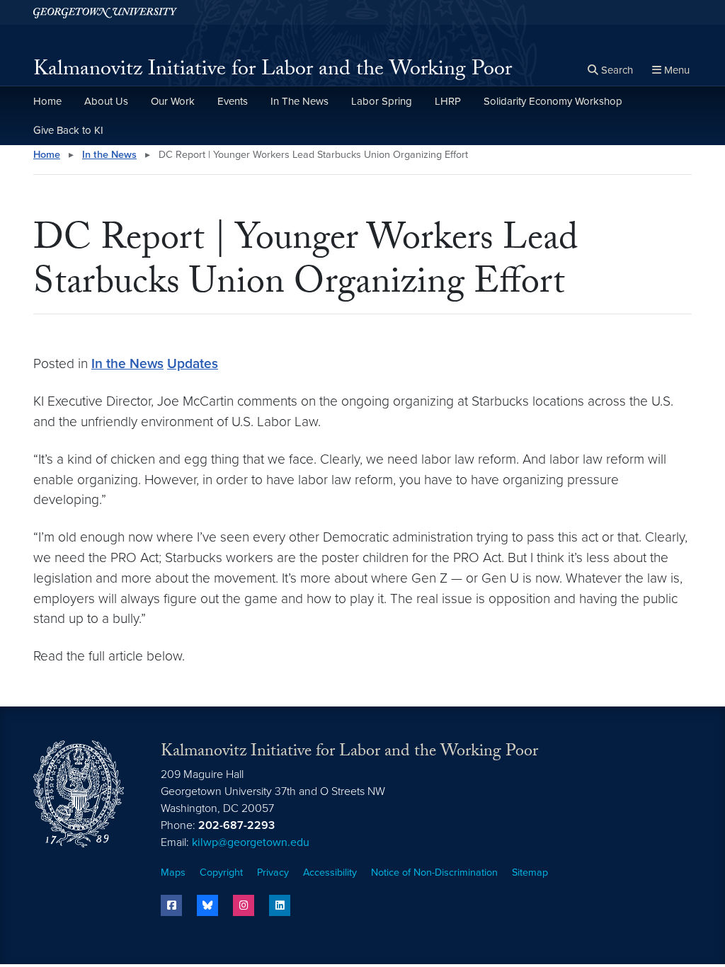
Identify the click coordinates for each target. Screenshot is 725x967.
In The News (299, 101)
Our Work (173, 101)
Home (47, 101)
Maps (173, 872)
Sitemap (530, 872)
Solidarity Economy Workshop (553, 101)
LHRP (448, 101)
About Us (106, 101)
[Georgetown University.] (105, 12)
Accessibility (330, 872)
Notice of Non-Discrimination (434, 872)
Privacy (273, 872)
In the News (109, 155)
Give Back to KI (68, 130)
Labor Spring (381, 101)
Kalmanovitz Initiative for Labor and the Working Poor (272, 71)
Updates (192, 363)
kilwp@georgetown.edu (250, 842)
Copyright (221, 872)
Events (232, 101)
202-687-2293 (236, 825)
